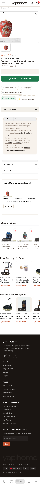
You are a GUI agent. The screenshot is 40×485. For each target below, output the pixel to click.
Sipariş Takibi (7, 386)
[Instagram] (5, 356)
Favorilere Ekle (15, 230)
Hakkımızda (7, 365)
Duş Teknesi (7, 420)
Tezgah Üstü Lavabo (10, 406)
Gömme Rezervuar (9, 424)
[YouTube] (15, 356)
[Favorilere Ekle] (36, 13)
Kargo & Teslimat (9, 389)
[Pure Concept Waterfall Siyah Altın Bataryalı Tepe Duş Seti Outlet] (24, 234)
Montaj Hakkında (10, 171)
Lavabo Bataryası (9, 417)
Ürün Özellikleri (9, 109)
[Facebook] (10, 356)
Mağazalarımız (8, 369)
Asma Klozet (7, 410)
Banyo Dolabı (7, 413)
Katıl (6, 444)
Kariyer (5, 376)
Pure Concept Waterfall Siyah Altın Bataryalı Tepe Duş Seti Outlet (25, 248)
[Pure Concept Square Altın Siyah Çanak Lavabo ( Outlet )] (8, 234)
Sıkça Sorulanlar (8, 396)
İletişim (5, 372)
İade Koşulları (7, 393)
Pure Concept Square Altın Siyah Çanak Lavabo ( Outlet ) (8, 248)
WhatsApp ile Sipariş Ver (21, 78)
